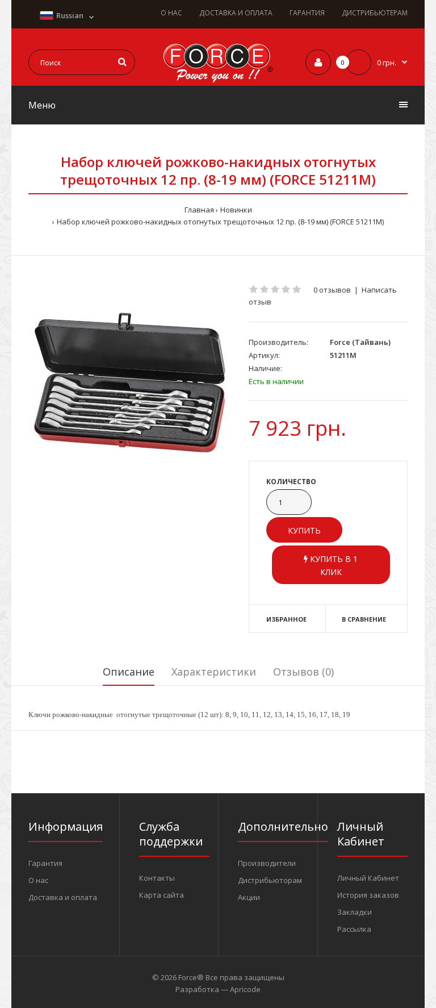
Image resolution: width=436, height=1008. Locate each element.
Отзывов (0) (303, 671)
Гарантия (45, 863)
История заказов (368, 895)
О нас (38, 880)
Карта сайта (161, 895)
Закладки (354, 912)
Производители (267, 863)
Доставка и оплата (62, 897)
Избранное (286, 619)
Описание (128, 671)
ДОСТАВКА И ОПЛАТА (235, 13)
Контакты (157, 878)
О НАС (171, 13)
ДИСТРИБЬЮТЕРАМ (375, 13)
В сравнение (364, 619)
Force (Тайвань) (360, 342)
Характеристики (213, 671)
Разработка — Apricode (218, 989)
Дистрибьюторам (270, 880)
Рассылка (354, 929)
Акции (249, 897)
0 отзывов (332, 290)
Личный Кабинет (368, 878)
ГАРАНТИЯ (307, 13)
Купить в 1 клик (333, 565)
